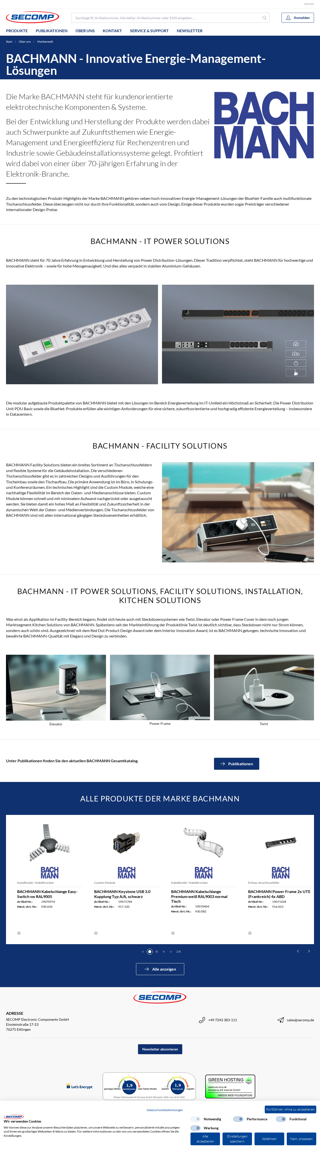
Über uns (85, 30)
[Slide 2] (149, 951)
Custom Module (99, 883)
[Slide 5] (170, 951)
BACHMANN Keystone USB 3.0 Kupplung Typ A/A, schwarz (117, 893)
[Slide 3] (156, 951)
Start (9, 41)
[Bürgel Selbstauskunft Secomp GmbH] (149, 1086)
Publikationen (52, 30)
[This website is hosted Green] (230, 1086)
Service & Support (149, 30)
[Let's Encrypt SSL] (79, 1086)
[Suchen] (265, 18)
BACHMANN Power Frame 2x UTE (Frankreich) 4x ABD (274, 893)
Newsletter (189, 30)
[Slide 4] (163, 951)
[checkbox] (195, 1119)
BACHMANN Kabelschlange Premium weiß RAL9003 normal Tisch (194, 896)
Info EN (309, 4)
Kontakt (112, 30)
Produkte (17, 30)
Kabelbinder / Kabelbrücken (30, 883)
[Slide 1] (142, 951)
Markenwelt (45, 41)
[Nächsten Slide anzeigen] (309, 951)
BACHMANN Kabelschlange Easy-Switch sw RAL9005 (42, 893)
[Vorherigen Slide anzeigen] (298, 951)
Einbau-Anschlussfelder (258, 883)
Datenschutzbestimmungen (165, 1110)
